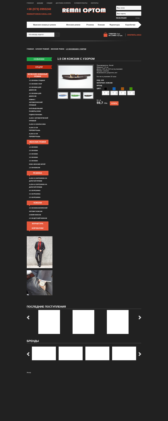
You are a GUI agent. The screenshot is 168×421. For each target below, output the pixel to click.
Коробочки (130, 25)
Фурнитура (114, 25)
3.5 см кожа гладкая (37, 80)
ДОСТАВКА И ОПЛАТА (63, 3)
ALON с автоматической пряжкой (38, 119)
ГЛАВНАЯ (30, 3)
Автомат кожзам (35, 211)
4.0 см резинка (34, 190)
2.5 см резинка (34, 197)
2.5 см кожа (33, 154)
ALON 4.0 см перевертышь (34, 135)
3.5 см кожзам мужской (38, 208)
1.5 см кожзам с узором (76, 58)
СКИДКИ (49, 3)
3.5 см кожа (33, 161)
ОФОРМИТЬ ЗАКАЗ (134, 35)
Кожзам (101, 25)
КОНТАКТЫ (94, 3)
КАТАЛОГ (40, 3)
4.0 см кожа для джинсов (35, 89)
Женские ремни (73, 25)
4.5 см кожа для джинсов (35, 95)
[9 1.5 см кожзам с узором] (62, 99)
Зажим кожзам (35, 215)
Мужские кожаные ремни (44, 25)
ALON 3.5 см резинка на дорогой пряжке (38, 179)
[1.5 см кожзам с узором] (75, 89)
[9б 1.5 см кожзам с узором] (88, 99)
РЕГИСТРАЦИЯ (121, 18)
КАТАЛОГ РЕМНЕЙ (42, 49)
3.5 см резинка (34, 194)
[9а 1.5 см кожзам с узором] (75, 99)
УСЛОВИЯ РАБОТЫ (80, 3)
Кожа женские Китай (37, 164)
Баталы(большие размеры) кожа (36, 110)
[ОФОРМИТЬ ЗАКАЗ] (106, 34)
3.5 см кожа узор (35, 84)
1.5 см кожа (33, 147)
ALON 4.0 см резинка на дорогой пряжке (38, 186)
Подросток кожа (35, 114)
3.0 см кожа (33, 157)
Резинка (90, 25)
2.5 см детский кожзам (38, 218)
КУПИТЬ (114, 103)
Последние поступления (46, 306)
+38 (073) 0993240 (39, 9)
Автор (29, 372)
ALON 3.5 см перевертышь (34, 129)
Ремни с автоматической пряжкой (36, 102)
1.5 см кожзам (34, 167)
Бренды (33, 340)
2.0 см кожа (33, 150)
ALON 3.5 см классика (37, 124)
